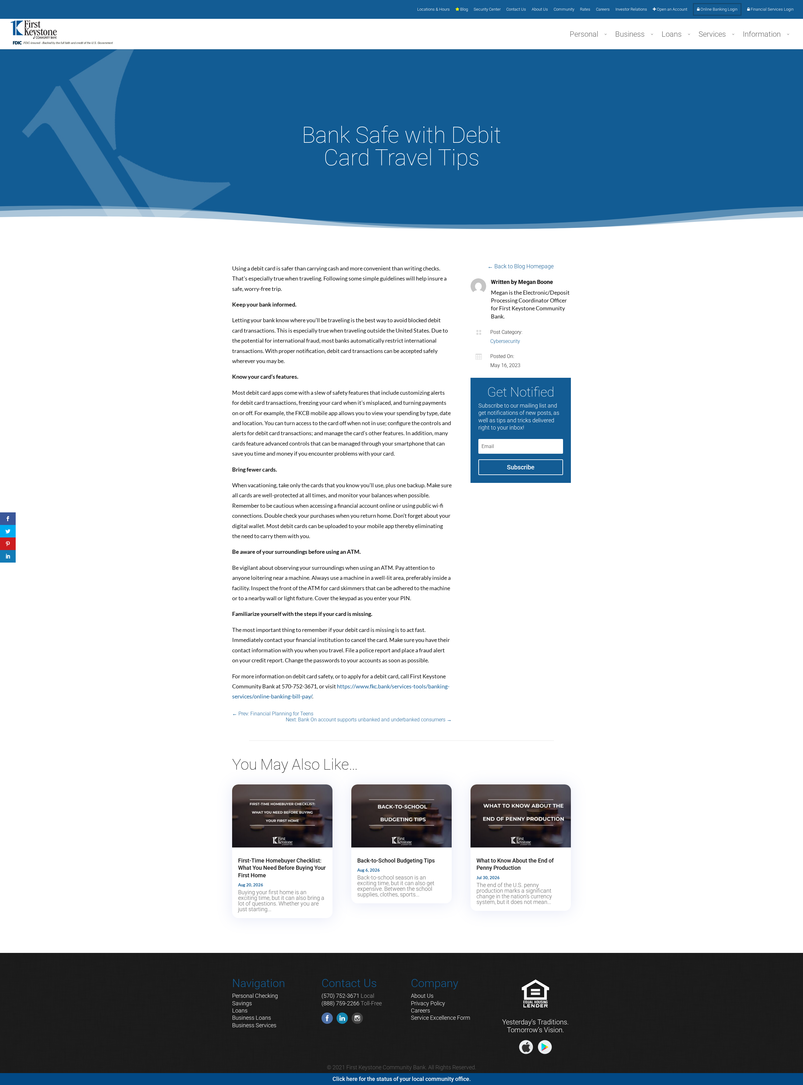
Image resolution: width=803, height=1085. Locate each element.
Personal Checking (255, 995)
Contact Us (516, 9)
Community (564, 9)
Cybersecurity (505, 341)
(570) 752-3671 (340, 995)
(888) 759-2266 (340, 1003)
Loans (239, 1010)
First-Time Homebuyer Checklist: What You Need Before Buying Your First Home (282, 868)
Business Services (254, 1025)
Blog (463, 9)
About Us (540, 9)
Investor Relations (631, 9)
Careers (603, 9)
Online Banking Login (718, 9)
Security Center (487, 9)
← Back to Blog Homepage (520, 266)
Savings (242, 1003)
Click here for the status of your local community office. (401, 1079)
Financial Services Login (772, 9)
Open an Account (671, 9)
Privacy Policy (428, 1003)
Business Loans (251, 1017)
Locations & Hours (433, 9)
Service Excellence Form (440, 1017)
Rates (585, 9)
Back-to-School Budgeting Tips (396, 860)
